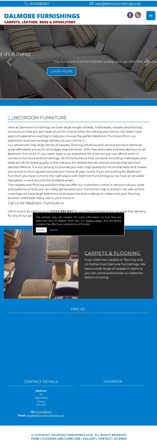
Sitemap (120, 438)
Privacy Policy (94, 220)
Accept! (41, 230)
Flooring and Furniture (61, 438)
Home (35, 438)
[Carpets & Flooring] (41, 264)
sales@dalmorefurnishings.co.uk (118, 4)
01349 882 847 (61, 211)
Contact (105, 438)
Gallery (89, 438)
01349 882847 (39, 4)
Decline (53, 230)
